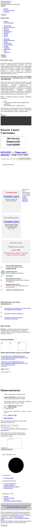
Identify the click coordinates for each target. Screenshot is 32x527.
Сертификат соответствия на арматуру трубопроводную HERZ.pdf (13, 318)
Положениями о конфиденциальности (12, 517)
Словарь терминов (9, 485)
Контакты (6, 11)
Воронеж (6, 30)
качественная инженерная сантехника (16, 507)
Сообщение (4, 448)
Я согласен (4, 525)
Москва (6, 21)
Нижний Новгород (9, 40)
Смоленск (7, 47)
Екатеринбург (8, 31)
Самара (6, 46)
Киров (6, 36)
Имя (2, 425)
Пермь (6, 41)
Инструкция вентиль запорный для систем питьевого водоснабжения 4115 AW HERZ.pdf (17, 309)
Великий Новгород (9, 27)
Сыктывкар (7, 49)
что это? (21, 512)
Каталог (6, 9)
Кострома (6, 39)
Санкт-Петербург (9, 22)
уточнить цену (11, 196)
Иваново (6, 33)
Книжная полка (8, 488)
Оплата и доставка (9, 10)
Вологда (6, 28)
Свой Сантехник (5, 3)
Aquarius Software (15, 505)
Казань (6, 34)
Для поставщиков (9, 478)
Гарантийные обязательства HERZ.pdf (13, 313)
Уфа (5, 50)
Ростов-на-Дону (8, 44)
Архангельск (7, 25)
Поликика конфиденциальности (13, 501)
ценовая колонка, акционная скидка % (25, 199)
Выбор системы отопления (11, 486)
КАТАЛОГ (6, 152)
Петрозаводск (8, 43)
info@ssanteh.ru (8, 418)
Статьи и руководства (10, 483)
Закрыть (3, 55)
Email (2, 427)
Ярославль (7, 52)
